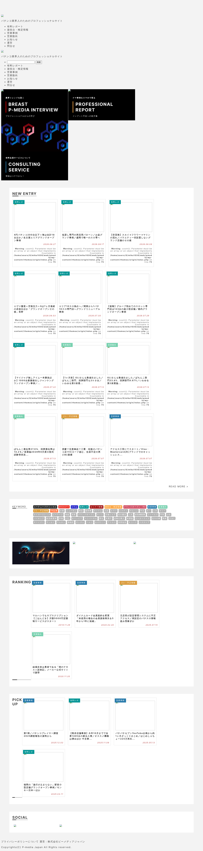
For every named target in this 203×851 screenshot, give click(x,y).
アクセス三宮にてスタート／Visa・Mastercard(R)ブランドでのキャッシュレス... (130, 452)
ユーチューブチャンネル (45, 507)
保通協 (130, 518)
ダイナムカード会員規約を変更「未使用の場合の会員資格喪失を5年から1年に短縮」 (95, 618)
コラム (74, 507)
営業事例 (12, 32)
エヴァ (114, 511)
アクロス (112, 522)
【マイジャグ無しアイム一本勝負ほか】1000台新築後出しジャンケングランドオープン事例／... (34, 380)
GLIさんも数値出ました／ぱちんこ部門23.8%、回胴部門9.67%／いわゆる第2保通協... (128, 380)
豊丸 (101, 518)
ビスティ (123, 511)
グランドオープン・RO (135, 507)
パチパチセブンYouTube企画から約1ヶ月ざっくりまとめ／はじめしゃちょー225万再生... (135, 736)
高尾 (165, 518)
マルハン (134, 511)
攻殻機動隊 (140, 514)
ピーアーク (58, 514)
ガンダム (80, 522)
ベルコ (89, 522)
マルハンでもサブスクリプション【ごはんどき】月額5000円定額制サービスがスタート (50, 618)
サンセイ (50, 522)
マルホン (61, 522)
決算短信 (122, 522)
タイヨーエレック (42, 514)
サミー (162, 511)
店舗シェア (110, 514)
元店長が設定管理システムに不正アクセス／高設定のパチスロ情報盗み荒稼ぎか (138, 618)
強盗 (67, 514)
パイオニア (39, 518)
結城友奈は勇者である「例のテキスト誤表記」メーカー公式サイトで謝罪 (50, 670)
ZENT (172, 518)
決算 (74, 514)
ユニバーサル (91, 518)
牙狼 (61, 518)
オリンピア (77, 518)
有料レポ (19, 202)
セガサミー (100, 522)
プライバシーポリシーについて (20, 841)
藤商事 (88, 511)
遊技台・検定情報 (18, 29)
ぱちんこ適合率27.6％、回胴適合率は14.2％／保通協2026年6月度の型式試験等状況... (34, 452)
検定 (81, 511)
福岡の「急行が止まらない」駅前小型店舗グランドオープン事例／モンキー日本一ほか (43, 787)
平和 (162, 514)
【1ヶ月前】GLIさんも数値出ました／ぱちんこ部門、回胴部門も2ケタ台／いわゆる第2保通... (82, 380)
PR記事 (54, 511)
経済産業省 (51, 518)
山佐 (169, 514)
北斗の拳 (156, 518)
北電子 (109, 518)
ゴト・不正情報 (70, 416)
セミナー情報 (96, 507)
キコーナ (133, 522)
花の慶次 (122, 514)
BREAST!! (64, 507)
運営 (9, 42)
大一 (149, 511)
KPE (67, 518)
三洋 (155, 511)
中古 (142, 511)
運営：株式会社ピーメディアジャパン (62, 841)
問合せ (11, 45)
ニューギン (71, 511)
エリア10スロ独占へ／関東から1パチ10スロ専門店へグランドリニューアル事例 (79, 309)
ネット (100, 514)
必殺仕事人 (119, 518)
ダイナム (98, 511)
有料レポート (15, 26)
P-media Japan (32, 847)
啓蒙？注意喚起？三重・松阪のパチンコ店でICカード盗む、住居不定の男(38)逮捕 (82, 452)
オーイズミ (39, 522)
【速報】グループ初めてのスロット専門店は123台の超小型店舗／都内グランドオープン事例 (127, 309)
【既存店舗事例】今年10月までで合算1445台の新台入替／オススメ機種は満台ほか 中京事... (89, 736)
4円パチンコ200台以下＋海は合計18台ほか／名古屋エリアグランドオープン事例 (34, 237)
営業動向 (12, 36)
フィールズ (153, 514)
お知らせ (12, 39)
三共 (131, 514)
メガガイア (144, 522)
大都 (62, 511)
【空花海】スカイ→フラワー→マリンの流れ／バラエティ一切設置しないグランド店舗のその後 (130, 237)
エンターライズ (142, 518)
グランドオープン (86, 514)
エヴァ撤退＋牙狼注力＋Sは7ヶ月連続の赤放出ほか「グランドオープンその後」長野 (34, 309)
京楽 (106, 511)
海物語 (70, 522)
